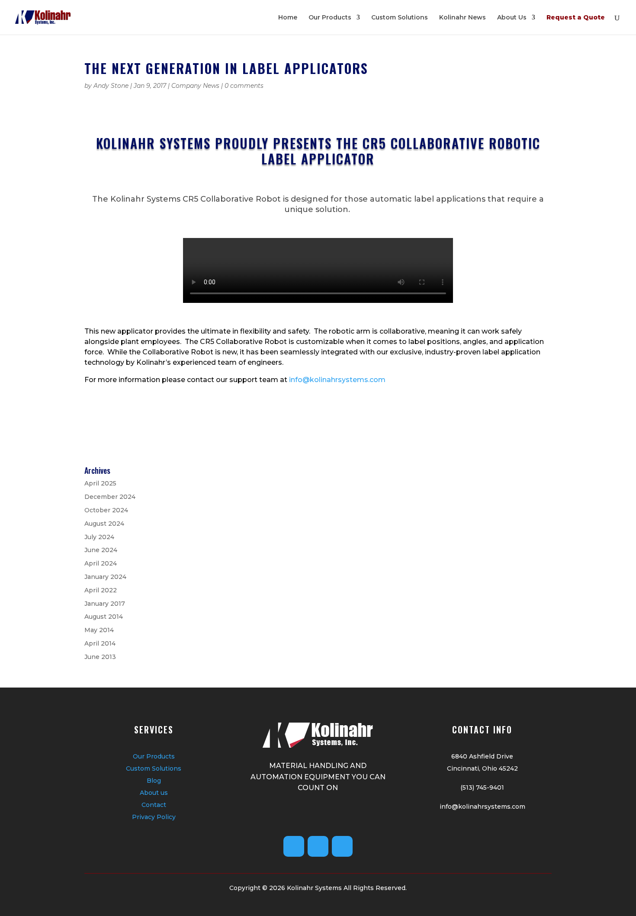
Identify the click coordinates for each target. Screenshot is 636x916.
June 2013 (100, 657)
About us (154, 793)
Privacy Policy (154, 817)
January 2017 (104, 603)
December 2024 (109, 497)
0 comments (244, 86)
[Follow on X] (318, 846)
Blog (154, 780)
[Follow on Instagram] (342, 846)
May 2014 (99, 630)
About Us (512, 17)
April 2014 (100, 643)
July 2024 (99, 537)
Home (287, 17)
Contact (153, 805)
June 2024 (100, 550)
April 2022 (100, 590)
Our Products (329, 17)
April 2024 (100, 563)
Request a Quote (575, 17)
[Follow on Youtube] (293, 846)
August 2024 (104, 523)
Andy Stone (110, 86)
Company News (195, 86)
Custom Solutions (399, 17)
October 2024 (106, 510)
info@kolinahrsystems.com (337, 380)
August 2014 (103, 616)
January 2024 (105, 577)
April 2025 (100, 483)
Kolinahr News (462, 17)
